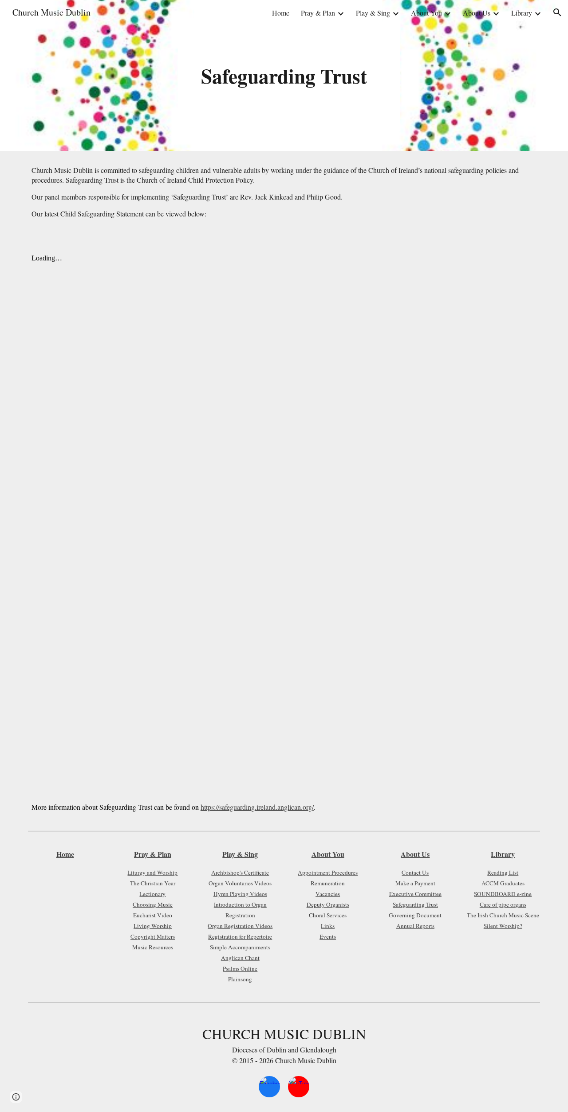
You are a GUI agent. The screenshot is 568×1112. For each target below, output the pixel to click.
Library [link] (521, 12)
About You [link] (426, 12)
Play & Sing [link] (373, 12)
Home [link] (280, 12)
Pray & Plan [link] (318, 12)
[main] (284, 75)
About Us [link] (476, 12)
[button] (557, 12)
